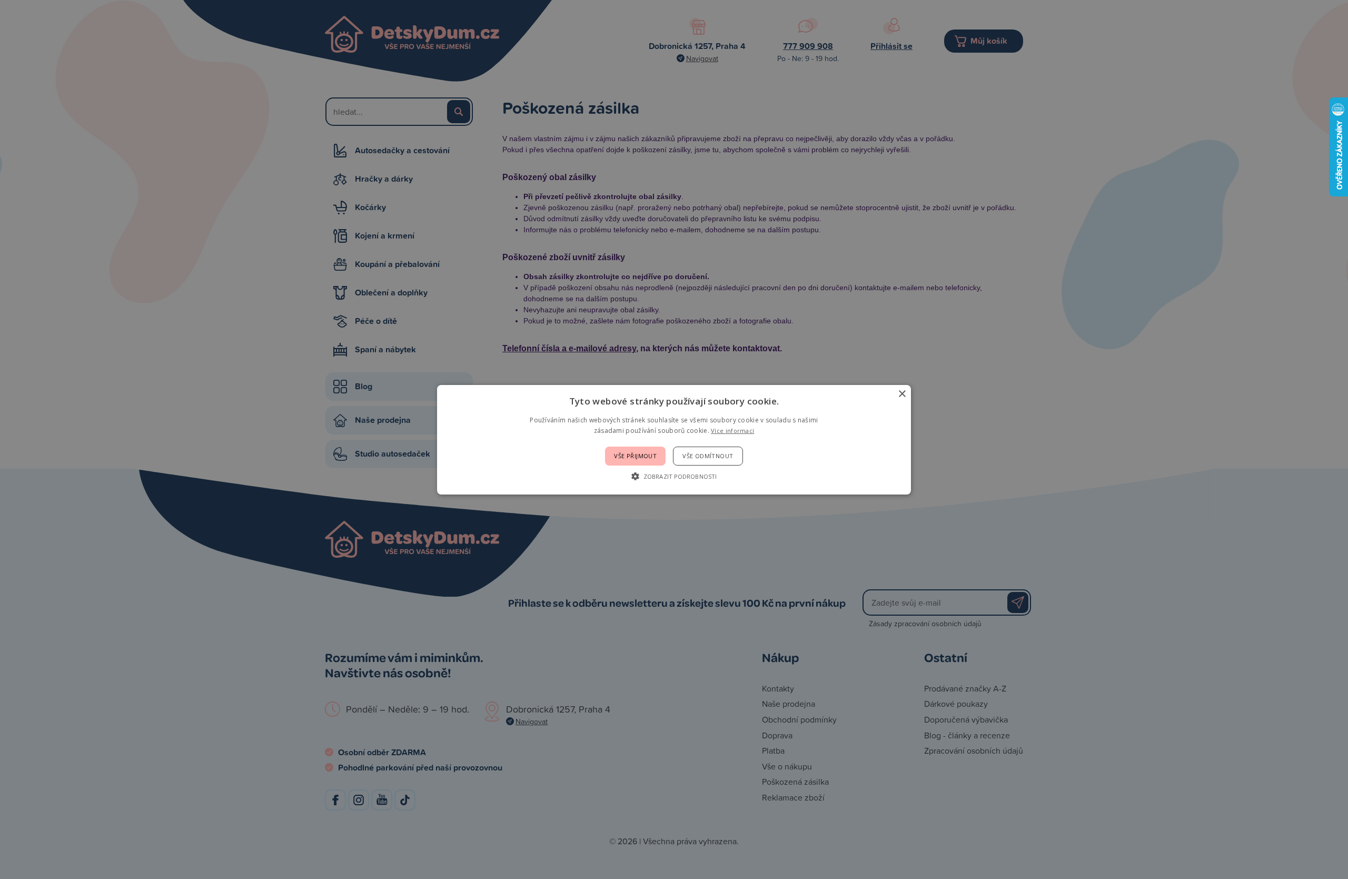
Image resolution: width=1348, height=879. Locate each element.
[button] (674, 476)
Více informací (732, 430)
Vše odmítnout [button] (707, 456)
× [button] (902, 394)
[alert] (674, 439)
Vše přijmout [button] (635, 456)
